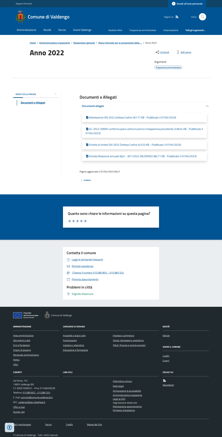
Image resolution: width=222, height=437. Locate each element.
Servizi (62, 30)
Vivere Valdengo (82, 30)
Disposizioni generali (84, 43)
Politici (16, 360)
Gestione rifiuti (115, 30)
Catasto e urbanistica (73, 345)
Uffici (15, 364)
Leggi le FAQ (119, 399)
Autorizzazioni (70, 340)
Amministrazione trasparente (54, 43)
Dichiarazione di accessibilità (127, 391)
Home (33, 43)
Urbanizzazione (170, 30)
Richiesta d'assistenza (124, 410)
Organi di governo (22, 350)
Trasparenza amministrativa (142, 30)
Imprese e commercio (123, 335)
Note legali (118, 386)
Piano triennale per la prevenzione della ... (120, 43)
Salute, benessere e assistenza (128, 340)
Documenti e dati (21, 340)
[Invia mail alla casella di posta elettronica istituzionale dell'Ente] (37, 397)
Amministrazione (26, 30)
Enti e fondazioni (21, 345)
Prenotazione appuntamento (127, 406)
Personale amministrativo (26, 355)
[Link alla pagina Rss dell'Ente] (164, 381)
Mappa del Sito (94, 424)
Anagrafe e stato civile (74, 335)
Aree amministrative (23, 335)
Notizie (166, 335)
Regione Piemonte (24, 3)
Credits (69, 424)
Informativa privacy (122, 381)
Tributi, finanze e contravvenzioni (129, 345)
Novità (47, 30)
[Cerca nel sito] (201, 16)
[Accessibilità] (9, 427)
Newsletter (168, 385)
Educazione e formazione (75, 350)
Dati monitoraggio (22, 424)
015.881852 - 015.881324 (36, 392)
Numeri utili (19, 412)
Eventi (166, 360)
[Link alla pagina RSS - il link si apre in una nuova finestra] (177, 17)
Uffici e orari (19, 407)
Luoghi (166, 356)
